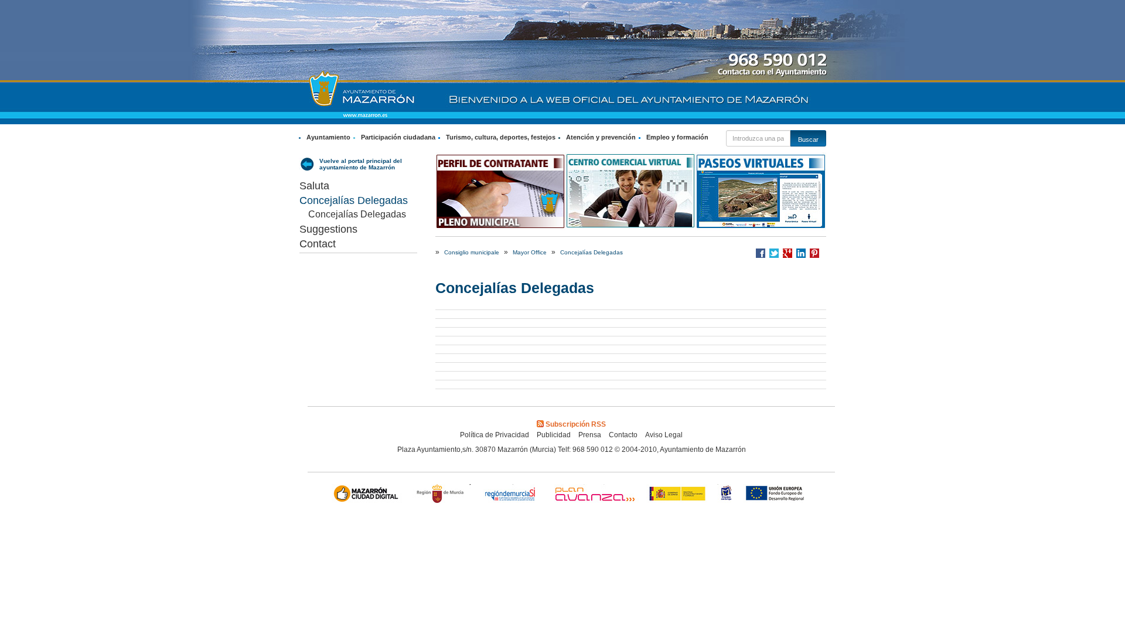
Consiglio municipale (471, 252)
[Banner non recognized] (726, 495)
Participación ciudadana (398, 137)
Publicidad (554, 435)
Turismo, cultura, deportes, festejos (500, 137)
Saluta (314, 186)
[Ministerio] (678, 495)
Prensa (589, 435)
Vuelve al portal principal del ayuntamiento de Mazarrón (360, 164)
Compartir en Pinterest (814, 253)
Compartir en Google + (787, 253)
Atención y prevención (601, 137)
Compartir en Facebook (760, 253)
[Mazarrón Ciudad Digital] (368, 495)
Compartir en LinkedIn (801, 253)
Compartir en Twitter (774, 253)
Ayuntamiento (328, 137)
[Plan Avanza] (594, 495)
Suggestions (328, 229)
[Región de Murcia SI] (510, 495)
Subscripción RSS (576, 424)
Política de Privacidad (494, 435)
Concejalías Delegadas (353, 200)
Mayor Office (530, 252)
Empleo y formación (677, 137)
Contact (317, 244)
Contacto (623, 435)
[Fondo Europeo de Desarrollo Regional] (777, 495)
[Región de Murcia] (441, 495)
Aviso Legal (664, 435)
